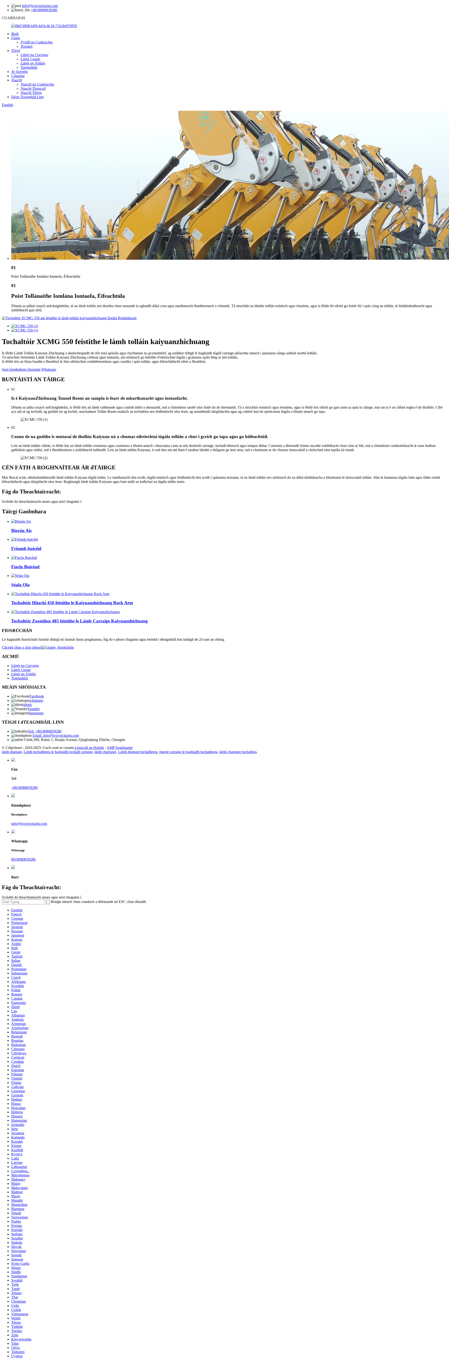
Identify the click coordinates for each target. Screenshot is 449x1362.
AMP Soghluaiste (120, 748)
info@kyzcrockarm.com (40, 6)
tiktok (27, 705)
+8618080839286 (44, 10)
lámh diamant (12, 752)
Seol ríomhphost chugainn (21, 369)
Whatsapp (48, 369)
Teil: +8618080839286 (45, 731)
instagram (36, 713)
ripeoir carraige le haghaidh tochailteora (188, 752)
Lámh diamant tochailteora (137, 752)
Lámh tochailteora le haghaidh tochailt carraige (58, 752)
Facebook (36, 696)
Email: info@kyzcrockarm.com (56, 735)
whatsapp (36, 700)
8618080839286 (23, 859)
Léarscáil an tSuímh (89, 748)
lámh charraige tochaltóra (238, 752)
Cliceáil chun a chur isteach (22, 647)
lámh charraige (105, 752)
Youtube (33, 709)
